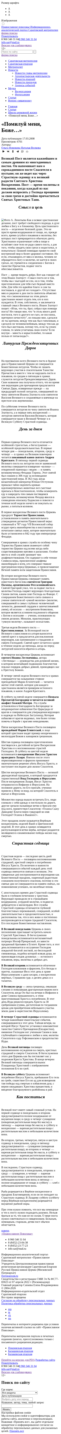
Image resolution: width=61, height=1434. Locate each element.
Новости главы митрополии (31, 73)
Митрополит (15, 66)
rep (10, 1309)
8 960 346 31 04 (28, 39)
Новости (13, 70)
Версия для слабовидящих (16, 45)
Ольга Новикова (11, 147)
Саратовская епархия (20, 63)
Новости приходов (26, 82)
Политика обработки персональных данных (26, 1303)
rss (9, 1318)
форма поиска (9, 33)
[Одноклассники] (13, 151)
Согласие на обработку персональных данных (28, 1300)
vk (9, 1315)
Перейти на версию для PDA (18, 1359)
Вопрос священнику (20, 100)
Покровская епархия (20, 1348)
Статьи (12, 97)
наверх (5, 1230)
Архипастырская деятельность (32, 76)
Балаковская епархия (20, 1354)
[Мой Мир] (27, 151)
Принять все (16, 1431)
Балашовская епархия (20, 1351)
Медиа (12, 88)
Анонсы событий (25, 85)
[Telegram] (18, 151)
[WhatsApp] (22, 151)
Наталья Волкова (31, 147)
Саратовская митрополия (22, 60)
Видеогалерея (23, 91)
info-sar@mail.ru (10, 42)
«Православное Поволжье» (17, 1233)
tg (9, 1312)
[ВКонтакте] (8, 151)
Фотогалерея (22, 94)
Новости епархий (25, 79)
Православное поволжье (29, 28)
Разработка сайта (45, 1359)
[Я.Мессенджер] (3, 151)
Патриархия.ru (9, 1275)
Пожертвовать (9, 36)
